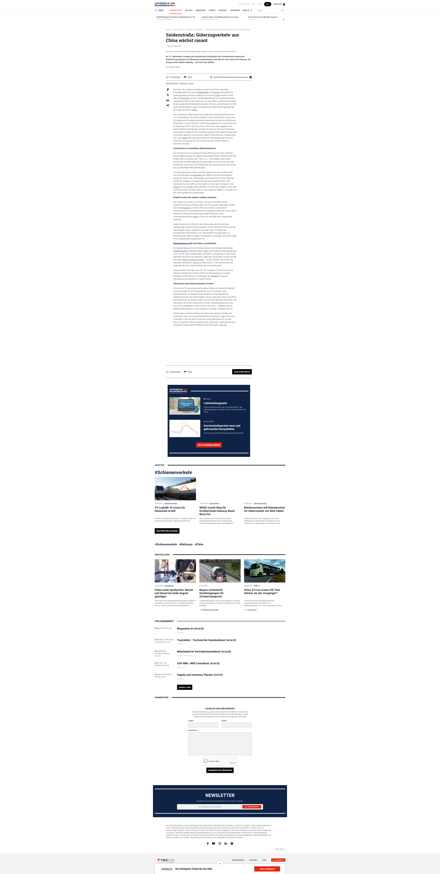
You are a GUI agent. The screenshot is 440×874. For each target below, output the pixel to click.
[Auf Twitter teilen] (168, 95)
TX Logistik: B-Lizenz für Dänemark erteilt (170, 509)
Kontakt (253, 860)
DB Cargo (185, 98)
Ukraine (176, 187)
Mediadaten (238, 860)
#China (199, 544)
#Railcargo (185, 544)
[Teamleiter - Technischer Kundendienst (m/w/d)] (164, 641)
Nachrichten (176, 10)
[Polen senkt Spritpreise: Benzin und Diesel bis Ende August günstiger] (175, 571)
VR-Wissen (235, 10)
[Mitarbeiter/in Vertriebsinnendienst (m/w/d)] (164, 653)
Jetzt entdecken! (267, 869)
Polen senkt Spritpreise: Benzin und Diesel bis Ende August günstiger (174, 593)
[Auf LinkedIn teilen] (167, 100)
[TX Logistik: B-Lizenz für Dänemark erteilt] (175, 488)
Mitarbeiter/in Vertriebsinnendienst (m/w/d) (204, 651)
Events (212, 10)
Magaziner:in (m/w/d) (190, 628)
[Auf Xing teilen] (167, 105)
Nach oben (279, 849)
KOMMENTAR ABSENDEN (220, 770)
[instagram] (219, 843)
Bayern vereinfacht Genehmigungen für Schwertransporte (211, 593)
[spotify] (232, 843)
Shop (253, 4)
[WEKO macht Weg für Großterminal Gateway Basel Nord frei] (220, 488)
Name (224, 721)
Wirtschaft (185, 208)
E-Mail (190, 721)
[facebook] (208, 843)
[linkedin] (225, 843)
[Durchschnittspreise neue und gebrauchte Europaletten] (184, 428)
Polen (190, 187)
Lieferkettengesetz (215, 403)
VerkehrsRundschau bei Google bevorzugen (230, 77)
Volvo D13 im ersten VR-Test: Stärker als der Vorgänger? (262, 591)
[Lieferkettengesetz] (184, 406)
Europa (216, 92)
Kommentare (175, 77)
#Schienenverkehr (173, 472)
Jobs (259, 4)
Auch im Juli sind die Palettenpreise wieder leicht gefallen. (224, 433)
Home (168, 30)
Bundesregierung (181, 243)
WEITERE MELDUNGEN (167, 531)
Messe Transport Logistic (193, 260)
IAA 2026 (188, 10)
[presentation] (283, 19)
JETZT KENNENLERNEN (209, 445)
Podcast (223, 10)
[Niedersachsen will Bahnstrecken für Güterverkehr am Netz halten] (264, 488)
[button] (220, 862)
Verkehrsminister (180, 251)
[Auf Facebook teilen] (168, 89)
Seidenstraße (202, 92)
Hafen (195, 216)
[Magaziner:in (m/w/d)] (163, 628)
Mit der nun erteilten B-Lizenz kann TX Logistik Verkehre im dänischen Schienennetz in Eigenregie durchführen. (175, 520)
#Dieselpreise (169, 586)
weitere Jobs (185, 687)
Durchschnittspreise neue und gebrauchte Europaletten (222, 427)
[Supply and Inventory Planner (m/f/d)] (164, 675)
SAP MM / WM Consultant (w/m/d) (198, 663)
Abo (267, 4)
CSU (206, 251)
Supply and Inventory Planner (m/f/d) (200, 674)
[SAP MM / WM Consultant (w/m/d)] (164, 664)
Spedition (214, 276)
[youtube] (213, 843)
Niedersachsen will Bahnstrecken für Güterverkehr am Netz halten (264, 509)
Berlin (195, 110)
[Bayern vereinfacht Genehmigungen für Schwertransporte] (220, 571)
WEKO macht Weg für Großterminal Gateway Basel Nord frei (217, 511)
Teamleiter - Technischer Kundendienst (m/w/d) (206, 640)
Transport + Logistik (194, 30)
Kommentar (192, 730)
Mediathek (201, 10)
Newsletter (244, 4)
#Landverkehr (214, 503)
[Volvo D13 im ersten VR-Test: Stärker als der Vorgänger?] (264, 571)
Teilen (189, 77)
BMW (185, 138)
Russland (197, 175)
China (217, 95)
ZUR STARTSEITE (242, 372)
